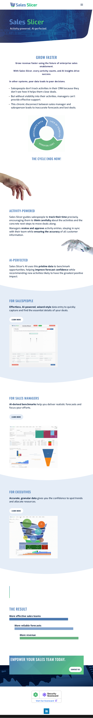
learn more (16, 319)
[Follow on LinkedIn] (46, 711)
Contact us (75, 669)
